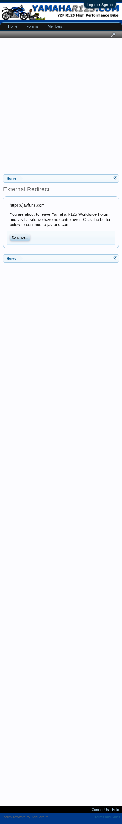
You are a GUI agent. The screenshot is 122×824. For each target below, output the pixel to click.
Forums (32, 26)
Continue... (20, 237)
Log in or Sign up (100, 5)
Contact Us (100, 809)
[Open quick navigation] (115, 178)
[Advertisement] (61, 106)
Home (12, 26)
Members (55, 26)
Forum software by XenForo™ (25, 817)
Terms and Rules (107, 817)
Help (115, 809)
